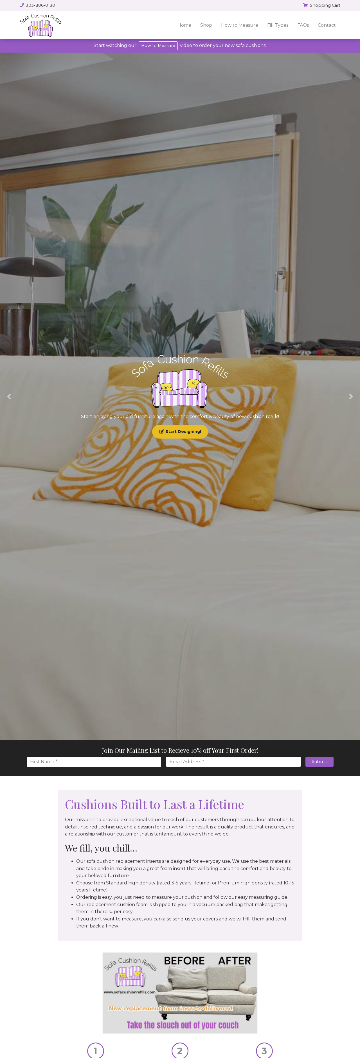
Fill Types (277, 25)
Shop (206, 25)
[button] (9, 396)
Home (184, 25)
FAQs (303, 25)
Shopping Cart (324, 5)
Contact (327, 25)
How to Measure (239, 25)
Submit (319, 761)
